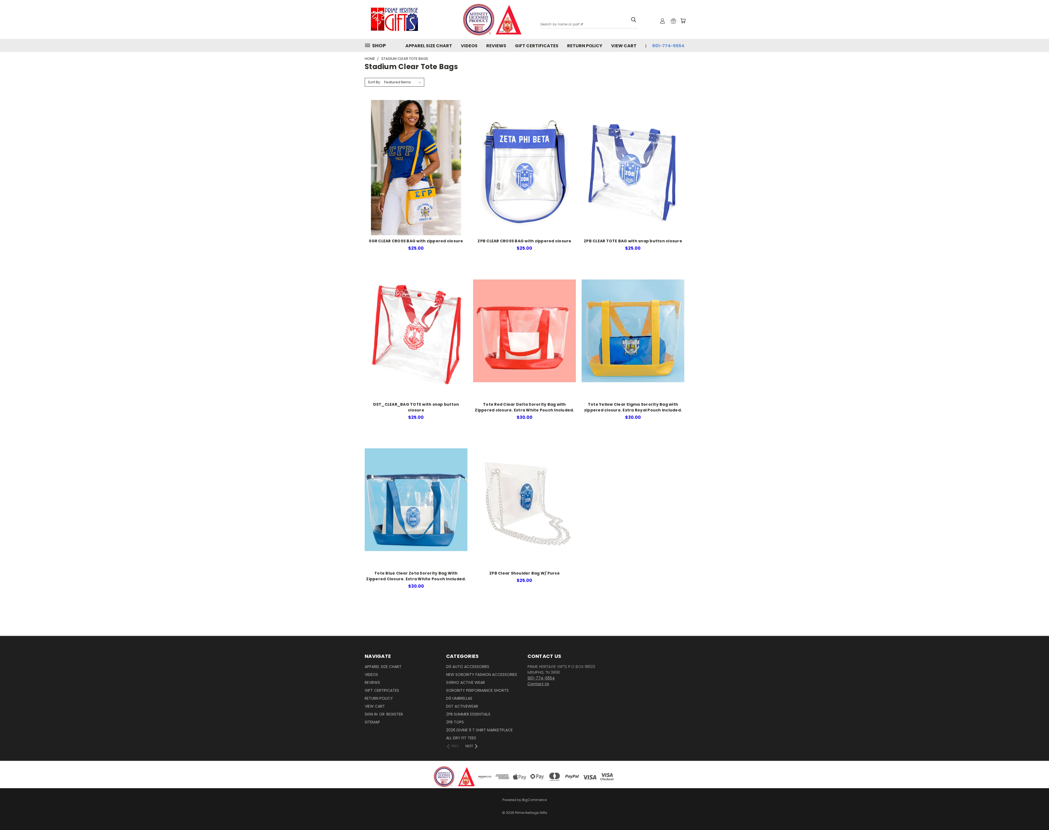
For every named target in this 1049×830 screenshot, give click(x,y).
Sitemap (372, 722)
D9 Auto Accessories (467, 666)
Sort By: (374, 82)
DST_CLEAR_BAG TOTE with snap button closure (416, 407)
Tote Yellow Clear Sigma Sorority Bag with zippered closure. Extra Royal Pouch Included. (633, 407)
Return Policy (584, 46)
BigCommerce (534, 799)
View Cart (624, 46)
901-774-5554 (668, 46)
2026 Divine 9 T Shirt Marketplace (479, 730)
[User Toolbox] (662, 20)
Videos (469, 46)
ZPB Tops (455, 722)
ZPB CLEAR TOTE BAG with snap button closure (633, 241)
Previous (1034, 809)
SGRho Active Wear (465, 682)
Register (394, 714)
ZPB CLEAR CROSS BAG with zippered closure (524, 241)
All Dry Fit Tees (461, 738)
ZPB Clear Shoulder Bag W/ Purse (524, 573)
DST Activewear (462, 706)
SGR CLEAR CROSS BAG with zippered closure (416, 241)
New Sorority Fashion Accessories (481, 674)
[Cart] (683, 20)
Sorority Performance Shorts (477, 690)
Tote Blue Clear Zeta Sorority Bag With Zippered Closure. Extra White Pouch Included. (416, 576)
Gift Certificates (536, 46)
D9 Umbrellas (459, 698)
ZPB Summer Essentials (468, 714)
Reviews (496, 46)
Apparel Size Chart (428, 46)
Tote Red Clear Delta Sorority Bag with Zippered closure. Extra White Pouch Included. (524, 407)
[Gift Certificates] (673, 20)
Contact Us (538, 684)
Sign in (372, 714)
